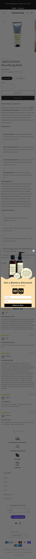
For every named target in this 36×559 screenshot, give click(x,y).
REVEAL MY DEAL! (17, 305)
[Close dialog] (34, 251)
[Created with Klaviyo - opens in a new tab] (18, 309)
